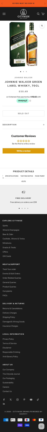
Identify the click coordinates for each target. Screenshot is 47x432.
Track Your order (9, 269)
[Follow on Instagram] (17, 399)
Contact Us (7, 391)
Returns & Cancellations (12, 308)
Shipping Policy (9, 317)
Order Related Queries (12, 278)
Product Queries (9, 287)
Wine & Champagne (11, 230)
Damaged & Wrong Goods (14, 321)
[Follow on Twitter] (10, 399)
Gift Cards (7, 256)
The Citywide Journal (11, 374)
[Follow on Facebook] (4, 399)
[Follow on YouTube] (31, 399)
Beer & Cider (8, 234)
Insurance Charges (10, 326)
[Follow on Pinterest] (24, 399)
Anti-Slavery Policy (10, 356)
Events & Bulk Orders (11, 273)
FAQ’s (5, 295)
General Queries (9, 282)
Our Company (8, 369)
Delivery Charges (10, 313)
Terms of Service (10, 343)
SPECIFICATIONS (11, 176)
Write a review (24, 150)
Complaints (7, 291)
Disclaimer (7, 348)
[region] (23, 197)
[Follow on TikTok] (38, 399)
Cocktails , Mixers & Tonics (14, 238)
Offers (5, 252)
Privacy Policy (8, 339)
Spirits (5, 225)
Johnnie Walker (23, 77)
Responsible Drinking (11, 352)
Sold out (23, 113)
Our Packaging (8, 378)
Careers (6, 387)
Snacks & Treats (9, 247)
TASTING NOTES (26, 176)
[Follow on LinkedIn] (4, 403)
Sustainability (8, 382)
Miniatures (7, 243)
